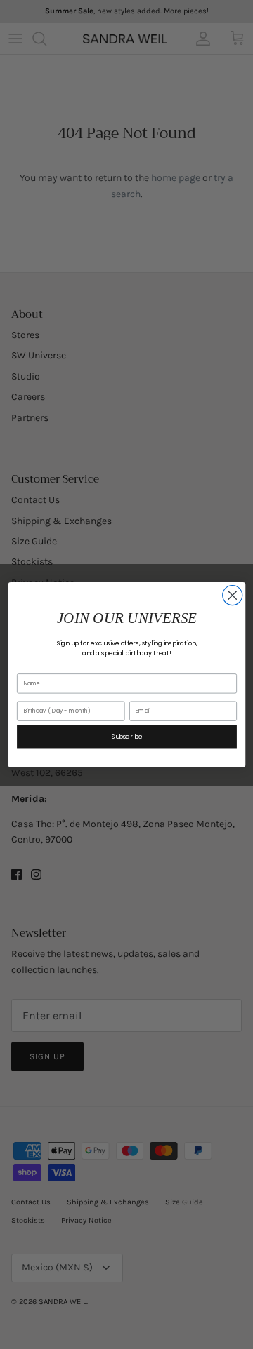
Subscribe (126, 736)
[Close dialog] (232, 595)
